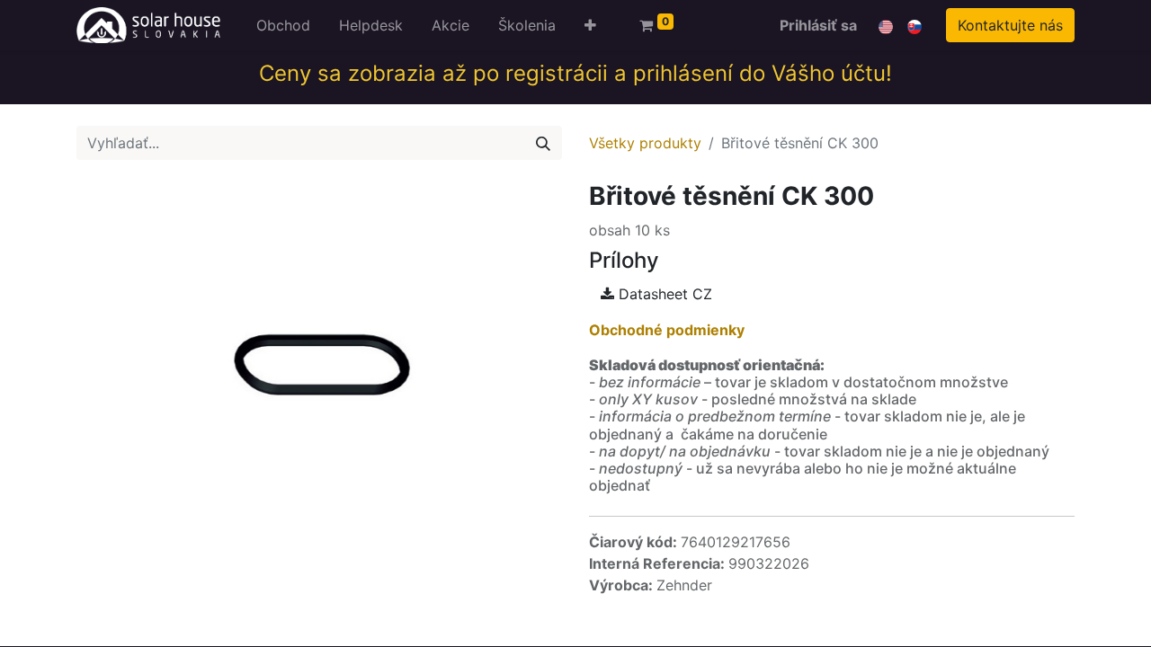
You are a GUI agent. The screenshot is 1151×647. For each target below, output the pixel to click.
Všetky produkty (645, 143)
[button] (590, 25)
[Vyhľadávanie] (543, 143)
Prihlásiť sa (818, 25)
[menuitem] (283, 25)
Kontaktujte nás (1010, 25)
